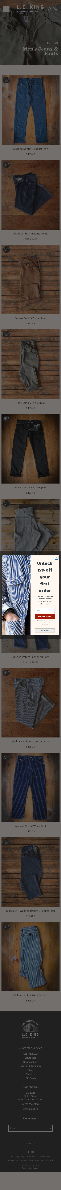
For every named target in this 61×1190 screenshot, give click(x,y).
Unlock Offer (44, 616)
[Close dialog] (56, 557)
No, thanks (45, 630)
